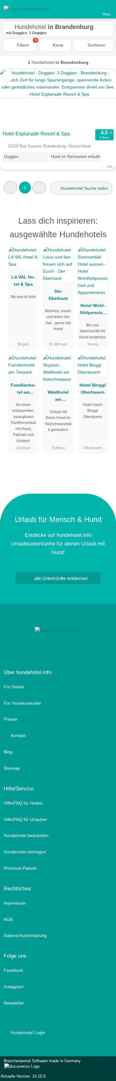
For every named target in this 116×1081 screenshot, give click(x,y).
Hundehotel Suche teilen (83, 188)
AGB (8, 919)
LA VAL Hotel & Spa (23, 281)
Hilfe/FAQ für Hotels (23, 803)
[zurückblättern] (15, 98)
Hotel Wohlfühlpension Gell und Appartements (92, 310)
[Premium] (103, 222)
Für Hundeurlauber (22, 703)
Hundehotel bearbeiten (26, 835)
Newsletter (14, 1002)
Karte (57, 45)
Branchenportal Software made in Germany (40, 1064)
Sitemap (12, 768)
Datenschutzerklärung (25, 935)
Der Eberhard (58, 295)
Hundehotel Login (27, 1032)
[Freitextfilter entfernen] (87, 8)
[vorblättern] (100, 98)
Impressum (15, 903)
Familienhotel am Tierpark (23, 390)
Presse (10, 719)
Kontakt (18, 735)
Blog (8, 751)
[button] (10, 187)
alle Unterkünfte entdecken (60, 578)
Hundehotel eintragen (25, 851)
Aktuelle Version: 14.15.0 (23, 1076)
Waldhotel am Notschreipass (58, 397)
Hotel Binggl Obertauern (92, 389)
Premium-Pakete (20, 868)
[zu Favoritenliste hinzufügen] (7, 76)
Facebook (13, 970)
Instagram (14, 986)
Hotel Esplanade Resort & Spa (36, 133)
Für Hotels (14, 686)
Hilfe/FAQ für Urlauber (25, 819)
